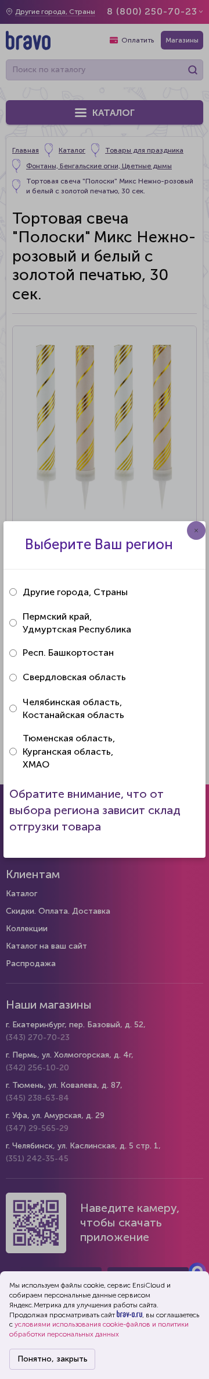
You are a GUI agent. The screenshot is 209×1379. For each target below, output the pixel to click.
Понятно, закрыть (52, 1359)
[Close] (196, 530)
